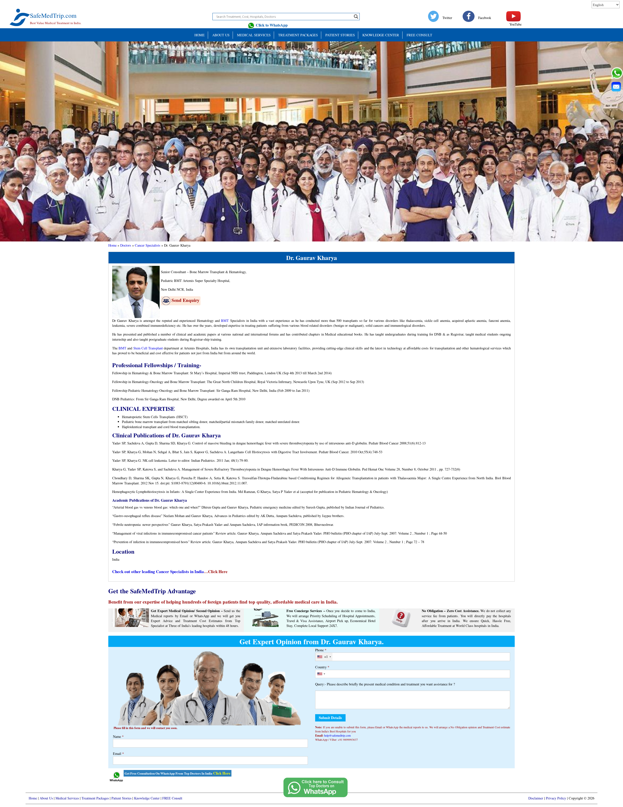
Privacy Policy (556, 798)
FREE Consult (419, 35)
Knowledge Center (380, 35)
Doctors (125, 245)
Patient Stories (121, 798)
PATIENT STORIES (340, 35)
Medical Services (254, 35)
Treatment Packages (298, 35)
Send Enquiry (186, 300)
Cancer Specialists (147, 245)
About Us (220, 35)
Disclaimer (535, 798)
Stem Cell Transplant (148, 348)
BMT (225, 320)
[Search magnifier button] (356, 16)
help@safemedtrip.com (337, 735)
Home (199, 35)
